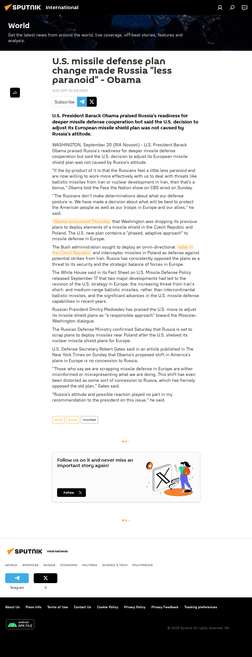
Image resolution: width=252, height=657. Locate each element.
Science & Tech (114, 565)
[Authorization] (220, 7)
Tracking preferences (200, 607)
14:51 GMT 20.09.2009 (69, 90)
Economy (68, 565)
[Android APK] (20, 624)
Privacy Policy (134, 607)
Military (89, 565)
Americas (30, 565)
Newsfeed (89, 419)
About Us (12, 607)
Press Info (33, 607)
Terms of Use (57, 607)
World (58, 419)
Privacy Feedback (164, 607)
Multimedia (142, 565)
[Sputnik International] (24, 11)
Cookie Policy (107, 607)
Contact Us (82, 607)
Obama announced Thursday (81, 221)
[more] (15, 93)
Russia (72, 419)
